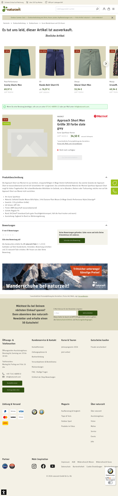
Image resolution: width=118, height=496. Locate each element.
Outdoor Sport (66, 421)
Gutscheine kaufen (100, 340)
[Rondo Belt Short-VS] (55, 62)
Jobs (92, 441)
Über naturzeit (98, 404)
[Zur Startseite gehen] (11, 9)
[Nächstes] (106, 63)
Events (93, 436)
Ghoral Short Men (82, 85)
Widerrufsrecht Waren (85, 462)
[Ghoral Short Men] (90, 62)
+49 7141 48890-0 (13, 374)
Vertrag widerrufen (13, 390)
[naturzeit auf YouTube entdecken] (52, 467)
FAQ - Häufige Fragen (40, 372)
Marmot (60, 117)
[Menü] (113, 9)
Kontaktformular (12, 383)
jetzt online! (65, 352)
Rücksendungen (37, 367)
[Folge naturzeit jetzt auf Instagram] (34, 467)
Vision (93, 421)
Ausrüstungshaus (97, 416)
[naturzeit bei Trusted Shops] (34, 412)
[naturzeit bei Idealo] (5, 466)
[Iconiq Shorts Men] (20, 62)
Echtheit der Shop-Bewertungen (43, 377)
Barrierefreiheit (78, 467)
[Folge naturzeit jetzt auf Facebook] (43, 467)
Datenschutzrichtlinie (64, 320)
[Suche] (97, 9)
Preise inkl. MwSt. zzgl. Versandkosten (69, 143)
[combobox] (75, 9)
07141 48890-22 (52, 107)
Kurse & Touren (68, 340)
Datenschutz (66, 467)
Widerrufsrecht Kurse (104, 462)
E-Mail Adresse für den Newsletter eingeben (68, 309)
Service (93, 431)
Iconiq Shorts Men (13, 85)
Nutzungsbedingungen (84, 320)
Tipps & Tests (66, 416)
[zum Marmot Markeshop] (101, 116)
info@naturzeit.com (81, 107)
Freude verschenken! (98, 347)
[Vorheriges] (4, 63)
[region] (55, 66)
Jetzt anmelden (88, 313)
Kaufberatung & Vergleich (70, 411)
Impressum (65, 462)
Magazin (65, 404)
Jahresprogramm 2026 (69, 347)
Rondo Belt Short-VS (49, 85)
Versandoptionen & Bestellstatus (44, 362)
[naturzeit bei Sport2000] (12, 466)
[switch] (110, 482)
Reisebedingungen (111, 467)
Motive (93, 426)
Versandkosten (83, 296)
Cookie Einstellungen (94, 467)
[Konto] (104, 9)
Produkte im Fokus (68, 426)
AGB (73, 462)
